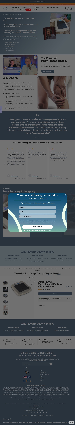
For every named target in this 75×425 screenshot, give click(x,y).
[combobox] (21, 216)
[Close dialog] (65, 195)
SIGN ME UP (37, 227)
